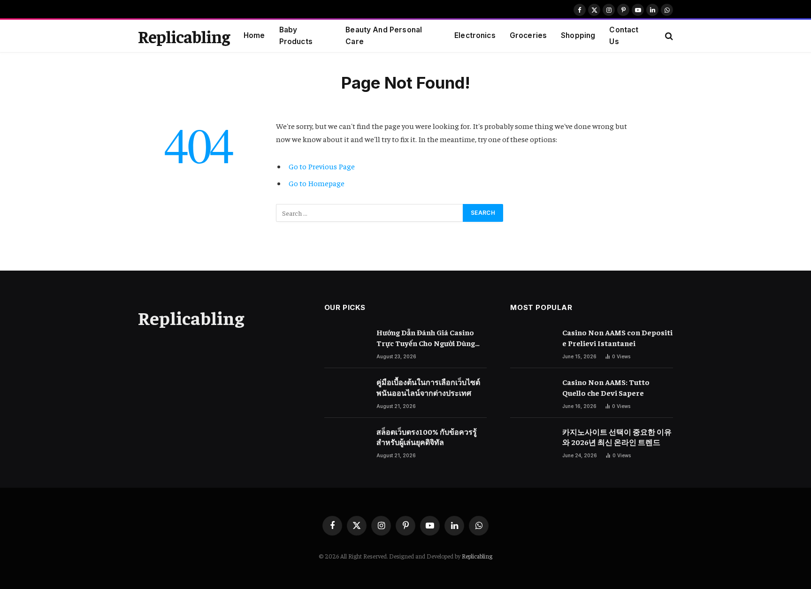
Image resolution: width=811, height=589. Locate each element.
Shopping (578, 35)
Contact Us (623, 35)
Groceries (528, 35)
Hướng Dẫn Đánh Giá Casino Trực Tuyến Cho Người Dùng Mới (425, 337)
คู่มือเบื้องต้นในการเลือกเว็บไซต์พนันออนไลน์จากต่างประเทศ (428, 387)
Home (254, 35)
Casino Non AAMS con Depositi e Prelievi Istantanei (617, 337)
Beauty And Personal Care (383, 35)
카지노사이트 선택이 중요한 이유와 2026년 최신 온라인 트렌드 (617, 437)
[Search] (668, 35)
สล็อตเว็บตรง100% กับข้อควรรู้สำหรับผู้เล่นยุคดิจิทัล (426, 437)
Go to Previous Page (322, 166)
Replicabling (477, 556)
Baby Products (296, 35)
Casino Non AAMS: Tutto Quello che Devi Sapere (606, 387)
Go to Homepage (316, 183)
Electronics (475, 35)
